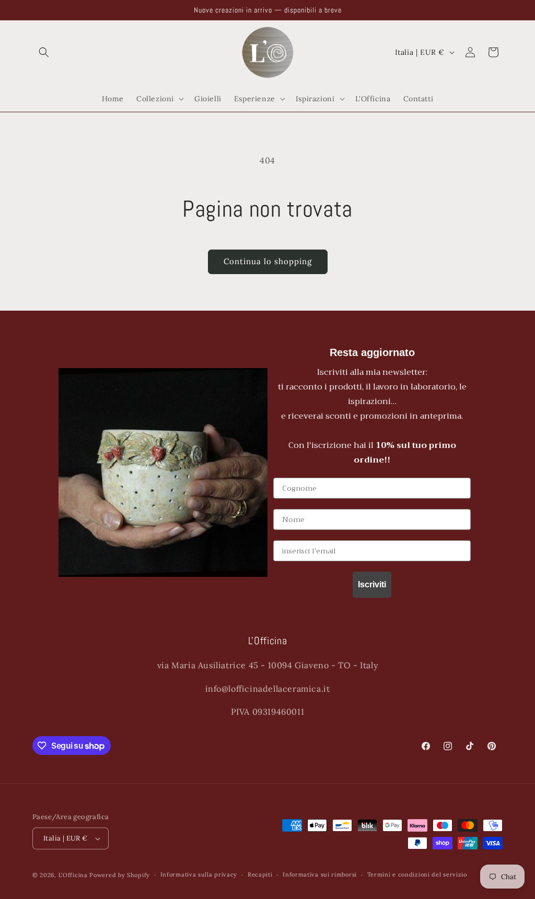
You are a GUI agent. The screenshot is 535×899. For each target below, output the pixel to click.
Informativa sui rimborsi (320, 874)
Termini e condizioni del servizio (417, 874)
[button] (43, 52)
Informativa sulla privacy (199, 874)
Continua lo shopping (268, 261)
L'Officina (73, 875)
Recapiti (260, 874)
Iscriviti (372, 584)
